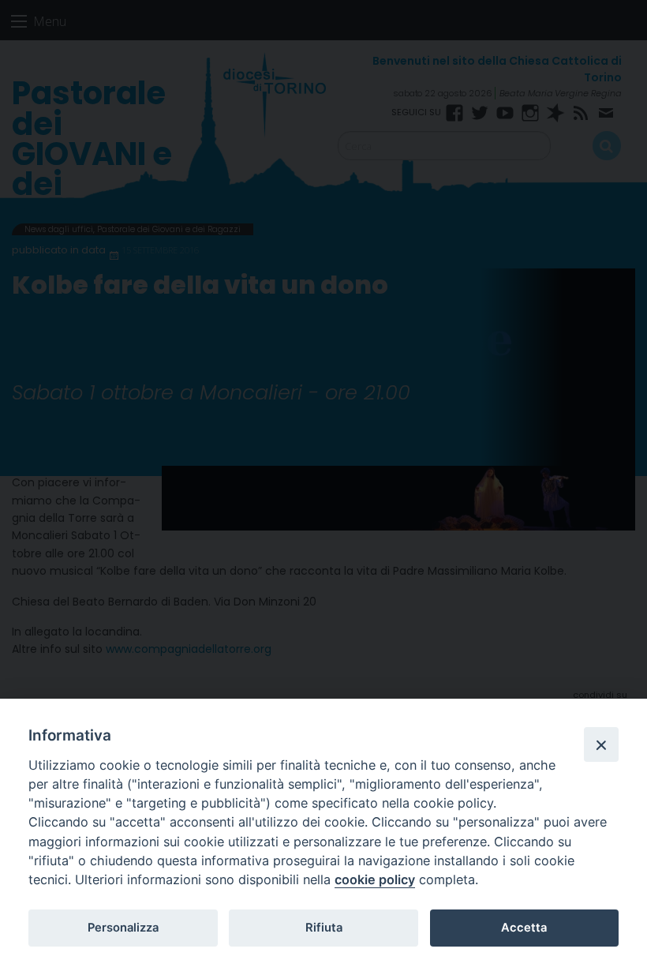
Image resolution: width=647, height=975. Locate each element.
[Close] (601, 744)
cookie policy (375, 879)
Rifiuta (323, 928)
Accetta (524, 928)
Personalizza (123, 928)
